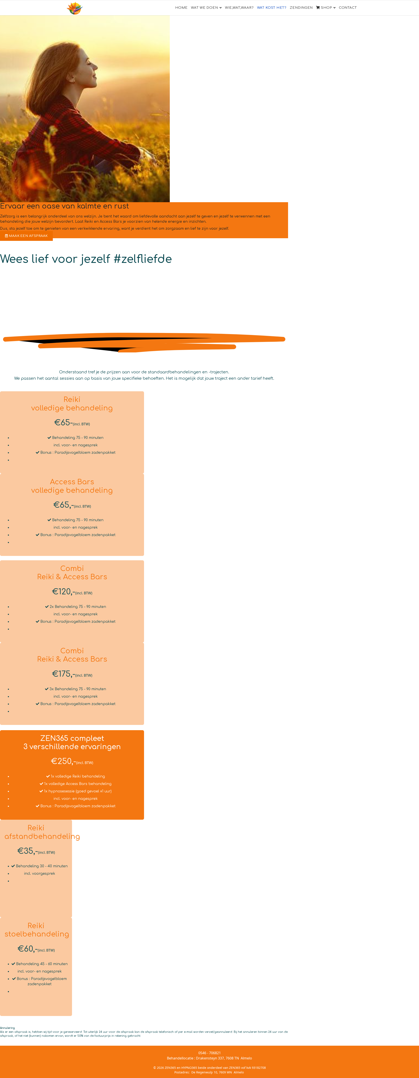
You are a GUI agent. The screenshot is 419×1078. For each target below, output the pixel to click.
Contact (348, 8)
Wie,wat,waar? (239, 8)
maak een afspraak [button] (28, 236)
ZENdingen (301, 8)
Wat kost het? (272, 8)
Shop (326, 8)
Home (181, 8)
